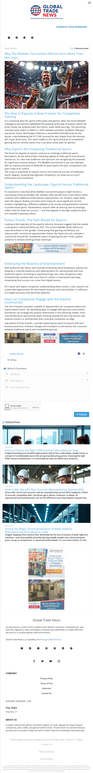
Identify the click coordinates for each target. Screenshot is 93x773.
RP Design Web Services (50, 639)
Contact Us (47, 744)
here (63, 771)
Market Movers (16, 354)
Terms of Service (46, 751)
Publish (83, 414)
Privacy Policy (46, 759)
